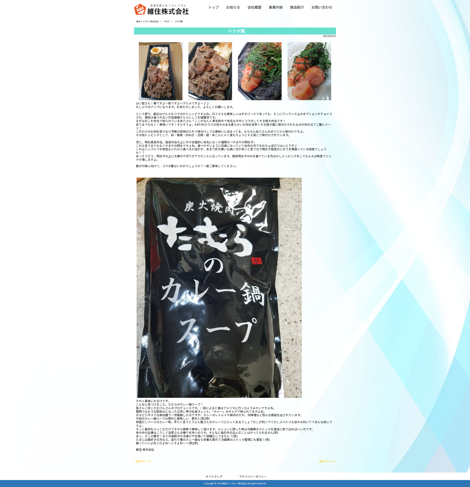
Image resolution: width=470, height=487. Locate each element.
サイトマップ (214, 476)
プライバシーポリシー (253, 476)
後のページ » (327, 461)
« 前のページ (142, 461)
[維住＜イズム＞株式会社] (161, 13)
